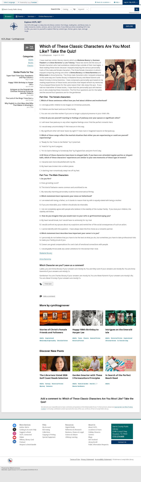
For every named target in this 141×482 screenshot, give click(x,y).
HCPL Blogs (5, 39)
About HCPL (92, 427)
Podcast (22, 442)
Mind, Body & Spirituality (48, 340)
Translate (34, 2)
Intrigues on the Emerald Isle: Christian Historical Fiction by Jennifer (21, 91)
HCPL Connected (26, 435)
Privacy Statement (87, 459)
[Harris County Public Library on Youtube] (14, 437)
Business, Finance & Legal (74, 432)
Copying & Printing (49, 435)
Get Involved (93, 439)
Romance (49, 386)
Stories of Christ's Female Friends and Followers (53, 331)
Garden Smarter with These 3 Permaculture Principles (87, 376)
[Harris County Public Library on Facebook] (14, 425)
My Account (46, 427)
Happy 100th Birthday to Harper (20, 83)
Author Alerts (24, 427)
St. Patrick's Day (122, 340)
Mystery (42, 386)
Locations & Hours (95, 430)
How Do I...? (93, 384)
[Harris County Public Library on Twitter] (14, 429)
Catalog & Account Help (28, 430)
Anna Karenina (45, 259)
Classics (30, 66)
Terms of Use (75, 459)
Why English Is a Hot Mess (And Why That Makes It (19, 104)
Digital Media (70, 427)
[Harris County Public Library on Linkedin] (14, 441)
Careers (91, 435)
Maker (22, 437)
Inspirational (49, 338)
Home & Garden (83, 384)
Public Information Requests (98, 444)
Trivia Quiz (48, 284)
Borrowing (46, 430)
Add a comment (49, 296)
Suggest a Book (25, 432)
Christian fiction (62, 340)
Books (30, 63)
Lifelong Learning (71, 437)
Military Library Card (27, 439)
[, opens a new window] (10, 463)
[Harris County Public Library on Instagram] (14, 433)
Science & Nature (71, 435)
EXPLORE (129, 26)
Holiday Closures (94, 432)
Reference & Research (73, 430)
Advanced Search (134, 13)
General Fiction (95, 338)
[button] (102, 2)
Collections (46, 432)
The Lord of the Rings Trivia (19, 98)
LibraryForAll (92, 442)
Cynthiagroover (18, 39)
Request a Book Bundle (28, 444)
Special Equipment (48, 437)
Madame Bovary (46, 253)
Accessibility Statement (103, 459)
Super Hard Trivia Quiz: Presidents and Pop (20, 76)
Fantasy (47, 384)
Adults (30, 60)
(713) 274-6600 (118, 436)
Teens (80, 338)
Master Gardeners (78, 386)
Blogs (90, 437)
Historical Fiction (78, 340)
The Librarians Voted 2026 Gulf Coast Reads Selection (54, 376)
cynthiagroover (46, 55)
